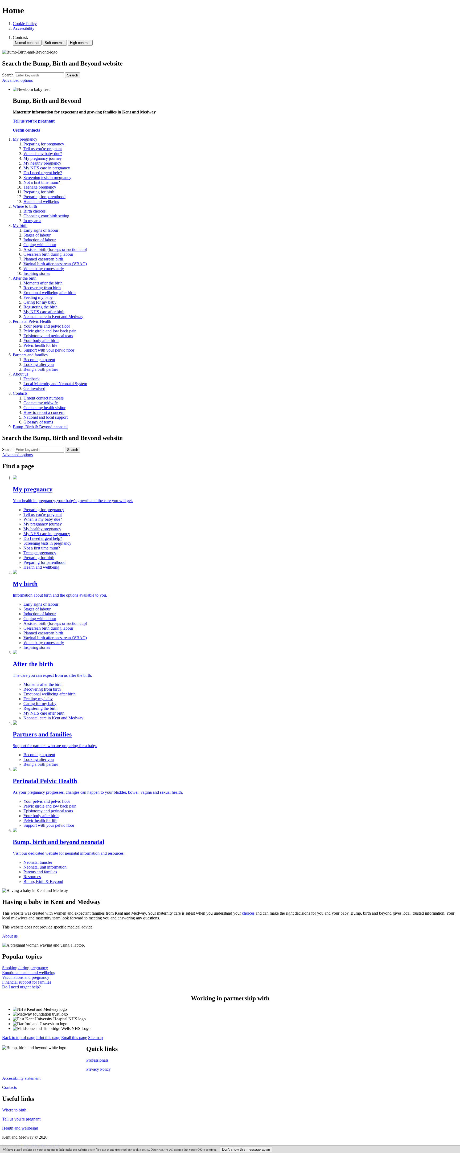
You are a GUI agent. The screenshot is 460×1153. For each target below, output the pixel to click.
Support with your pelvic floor (48, 825)
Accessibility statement (21, 1078)
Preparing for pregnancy (43, 509)
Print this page (48, 1037)
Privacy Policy (98, 1069)
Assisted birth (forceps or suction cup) (55, 623)
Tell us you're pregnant (34, 121)
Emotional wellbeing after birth (49, 694)
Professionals (97, 1060)
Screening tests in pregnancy (47, 543)
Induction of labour (39, 614)
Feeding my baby (38, 698)
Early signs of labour (40, 604)
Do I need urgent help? (42, 538)
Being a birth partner (40, 764)
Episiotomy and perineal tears (48, 811)
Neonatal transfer (37, 862)
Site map (95, 1037)
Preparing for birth (38, 557)
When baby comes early (43, 642)
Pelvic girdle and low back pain (49, 806)
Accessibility (23, 28)
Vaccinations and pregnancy (25, 977)
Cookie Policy (25, 23)
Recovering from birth (42, 689)
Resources (32, 876)
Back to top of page (18, 1037)
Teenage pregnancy (39, 553)
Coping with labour (39, 618)
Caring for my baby (39, 703)
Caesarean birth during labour (48, 628)
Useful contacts (26, 130)
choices (248, 913)
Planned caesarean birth (43, 633)
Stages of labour (37, 609)
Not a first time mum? (41, 548)
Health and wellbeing (41, 567)
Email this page (74, 1037)
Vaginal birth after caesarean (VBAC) (55, 637)
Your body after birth (41, 815)
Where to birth (14, 1110)
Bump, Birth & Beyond (43, 881)
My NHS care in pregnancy (46, 533)
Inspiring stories (36, 647)
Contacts (9, 1087)
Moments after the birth (43, 684)
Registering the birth (40, 708)
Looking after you (38, 759)
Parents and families (40, 872)
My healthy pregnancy (42, 529)
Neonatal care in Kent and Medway (53, 718)
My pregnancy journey (42, 524)
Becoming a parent (39, 754)
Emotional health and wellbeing (28, 972)
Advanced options (17, 80)
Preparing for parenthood (44, 562)
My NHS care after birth (43, 713)
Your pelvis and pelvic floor (46, 801)
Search (8, 75)
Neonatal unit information (45, 867)
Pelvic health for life (40, 820)
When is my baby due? (42, 519)
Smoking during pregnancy (25, 967)
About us (10, 936)
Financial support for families (26, 982)
